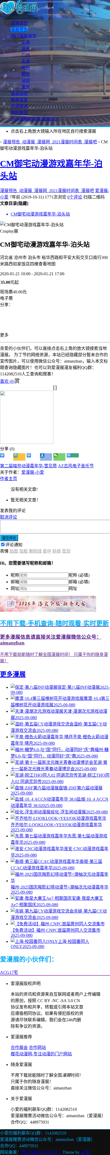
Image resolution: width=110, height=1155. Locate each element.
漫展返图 (19, 93)
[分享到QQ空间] (19, 457)
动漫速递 (19, 106)
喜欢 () (7, 381)
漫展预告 (19, 29)
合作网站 (37, 1047)
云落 (85, 1152)
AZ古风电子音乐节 (76, 466)
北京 (25, 48)
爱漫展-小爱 (32, 472)
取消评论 (8, 517)
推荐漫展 (19, 100)
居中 (47, 551)
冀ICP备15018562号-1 (41, 1152)
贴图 (14, 551)
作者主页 (8, 478)
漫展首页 (19, 23)
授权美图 (19, 112)
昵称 (15, 575)
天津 (25, 61)
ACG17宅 (9, 972)
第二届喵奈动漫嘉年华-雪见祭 (28, 466)
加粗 (23, 551)
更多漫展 (13, 674)
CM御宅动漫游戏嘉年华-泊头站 (40, 214)
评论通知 (13, 544)
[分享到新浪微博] (6, 457)
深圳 (25, 80)
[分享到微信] (59, 457)
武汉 (25, 74)
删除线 (35, 551)
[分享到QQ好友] (33, 457)
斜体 (56, 551)
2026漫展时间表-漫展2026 (35, 119)
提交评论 (9, 538)
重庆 (25, 87)
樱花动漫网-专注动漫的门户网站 (41, 1054)
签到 (66, 551)
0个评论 (74, 197)
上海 (25, 42)
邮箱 (15, 581)
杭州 (25, 68)
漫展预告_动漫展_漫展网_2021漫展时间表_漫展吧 (50, 142)
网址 (15, 588)
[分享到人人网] (46, 457)
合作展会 (19, 1047)
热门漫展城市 (23, 36)
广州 (25, 55)
